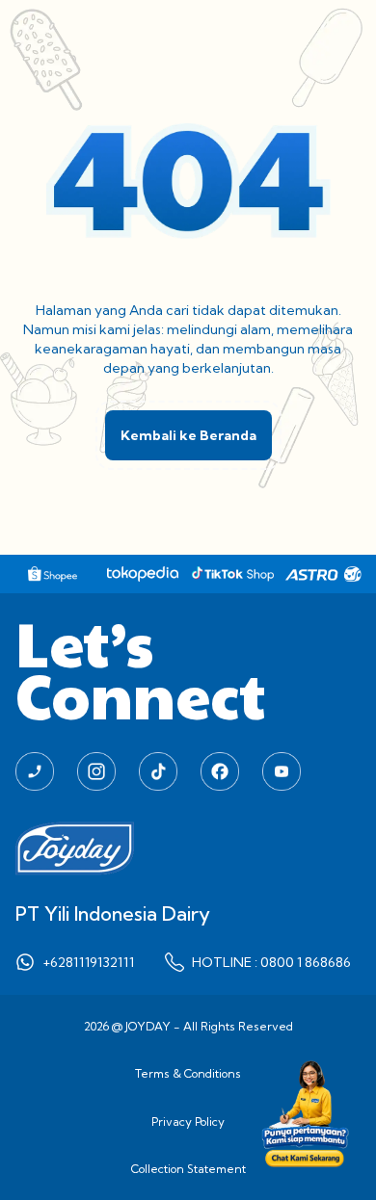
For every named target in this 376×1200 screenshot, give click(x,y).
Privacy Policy (188, 1121)
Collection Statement (188, 1168)
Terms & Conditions (188, 1073)
